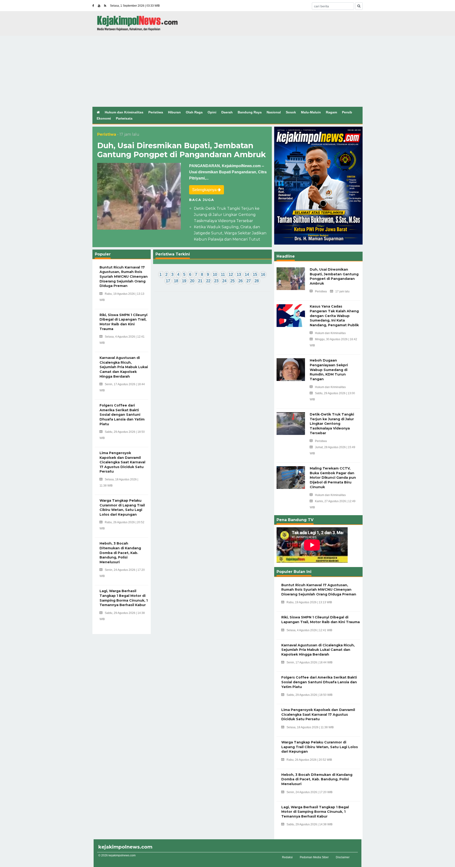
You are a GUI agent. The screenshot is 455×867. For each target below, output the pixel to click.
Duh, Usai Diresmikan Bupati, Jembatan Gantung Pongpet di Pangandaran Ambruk (181, 150)
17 (168, 281)
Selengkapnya (205, 190)
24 (224, 281)
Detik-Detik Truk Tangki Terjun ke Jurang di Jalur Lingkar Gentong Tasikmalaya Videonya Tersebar (226, 214)
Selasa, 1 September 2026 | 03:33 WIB (135, 5)
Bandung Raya (250, 112)
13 (239, 275)
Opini (212, 112)
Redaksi (287, 857)
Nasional (274, 112)
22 (208, 281)
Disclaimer (343, 857)
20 (192, 281)
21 (200, 281)
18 (176, 281)
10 (215, 275)
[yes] (359, 6)
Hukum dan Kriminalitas (124, 112)
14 (247, 275)
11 (223, 275)
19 (184, 281)
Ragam (331, 112)
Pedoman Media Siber (314, 857)
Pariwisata (124, 118)
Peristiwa (155, 112)
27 (248, 281)
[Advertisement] (227, 71)
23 (216, 281)
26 (240, 281)
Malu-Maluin (311, 112)
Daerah (227, 112)
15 (255, 275)
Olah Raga (194, 112)
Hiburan (174, 112)
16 (263, 275)
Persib (347, 112)
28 (257, 281)
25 (232, 281)
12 (231, 275)
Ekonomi (104, 118)
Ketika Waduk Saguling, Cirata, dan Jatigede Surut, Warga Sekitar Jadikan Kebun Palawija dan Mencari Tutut (230, 233)
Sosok (291, 112)
